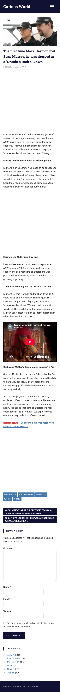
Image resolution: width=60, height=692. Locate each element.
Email (6, 599)
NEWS (10, 669)
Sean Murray (40, 494)
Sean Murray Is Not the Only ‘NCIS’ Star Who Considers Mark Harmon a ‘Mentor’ (28, 511)
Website (7, 611)
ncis (20, 494)
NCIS (24, 66)
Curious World (16, 6)
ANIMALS (12, 655)
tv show (17, 499)
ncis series (28, 494)
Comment (9, 548)
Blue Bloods (13, 658)
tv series (7, 499)
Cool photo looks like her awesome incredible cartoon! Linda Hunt (29, 519)
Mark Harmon (10, 494)
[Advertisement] (30, 99)
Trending (11, 672)
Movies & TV (13, 662)
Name (7, 587)
